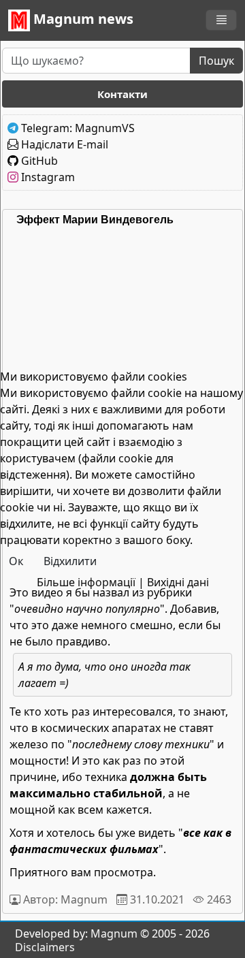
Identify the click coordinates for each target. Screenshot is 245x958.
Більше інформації (86, 582)
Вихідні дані (178, 582)
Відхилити (70, 561)
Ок (16, 561)
